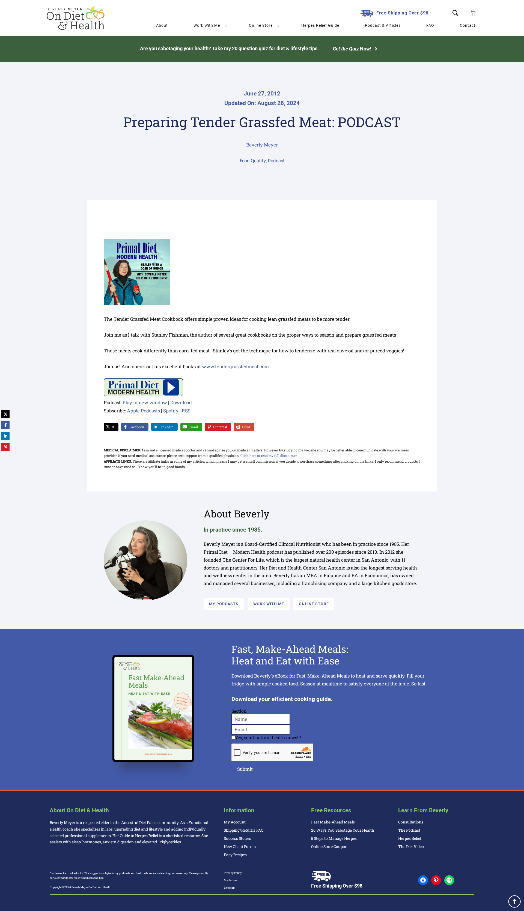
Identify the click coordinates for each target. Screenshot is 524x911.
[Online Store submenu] (278, 26)
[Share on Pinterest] (5, 447)
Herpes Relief (409, 838)
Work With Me (268, 604)
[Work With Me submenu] (226, 26)
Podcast (276, 160)
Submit (245, 769)
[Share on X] (5, 414)
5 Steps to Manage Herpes (334, 838)
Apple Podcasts (143, 410)
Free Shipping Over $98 (402, 13)
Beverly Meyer (262, 145)
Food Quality (253, 160)
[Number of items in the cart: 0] (473, 13)
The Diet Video (411, 846)
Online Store (314, 604)
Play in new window (145, 402)
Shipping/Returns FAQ (243, 830)
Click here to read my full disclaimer (268, 455)
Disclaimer (231, 880)
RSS (186, 410)
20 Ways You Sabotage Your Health (342, 830)
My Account (235, 822)
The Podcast (409, 830)
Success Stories (237, 838)
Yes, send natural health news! (268, 737)
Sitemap (229, 887)
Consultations (410, 822)
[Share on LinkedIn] (5, 436)
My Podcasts (224, 604)
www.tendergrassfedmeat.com (235, 366)
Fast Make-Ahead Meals (333, 822)
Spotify (170, 410)
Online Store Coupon (329, 846)
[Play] (143, 394)
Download (181, 402)
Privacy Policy (233, 873)
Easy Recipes (235, 854)
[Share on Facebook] (5, 425)
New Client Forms (240, 846)
